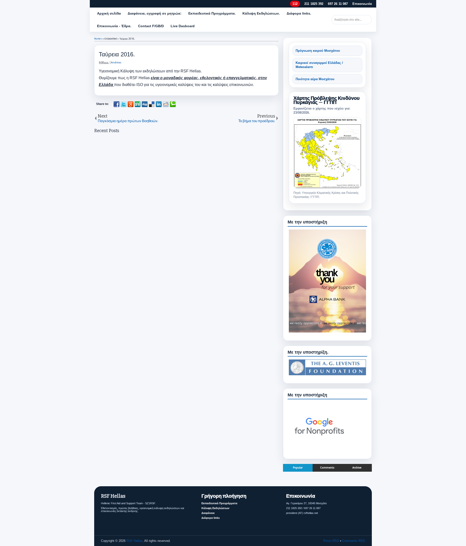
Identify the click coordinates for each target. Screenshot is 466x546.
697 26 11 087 (338, 4)
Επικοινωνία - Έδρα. (114, 26)
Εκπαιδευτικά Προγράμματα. (212, 13)
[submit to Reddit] (166, 104)
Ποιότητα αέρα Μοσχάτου (315, 79)
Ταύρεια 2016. (117, 54)
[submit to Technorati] (173, 104)
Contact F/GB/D (151, 26)
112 (294, 4)
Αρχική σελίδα (109, 13)
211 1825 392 (314, 4)
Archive (356, 467)
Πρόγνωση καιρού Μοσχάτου (318, 50)
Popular (298, 467)
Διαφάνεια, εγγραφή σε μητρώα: (155, 13)
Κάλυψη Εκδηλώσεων (215, 508)
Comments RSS (353, 541)
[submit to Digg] (145, 104)
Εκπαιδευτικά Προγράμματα (219, 503)
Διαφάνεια (208, 513)
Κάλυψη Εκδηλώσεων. (261, 13)
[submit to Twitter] (123, 104)
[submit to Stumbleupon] (138, 104)
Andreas (116, 62)
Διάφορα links (210, 517)
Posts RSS (331, 541)
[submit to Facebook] (116, 104)
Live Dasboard (183, 26)
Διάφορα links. (299, 13)
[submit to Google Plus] (130, 104)
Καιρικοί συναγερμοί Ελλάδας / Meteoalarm (319, 65)
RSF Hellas (134, 541)
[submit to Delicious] (152, 104)
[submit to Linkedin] (159, 104)
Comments (327, 467)
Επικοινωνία (362, 4)
